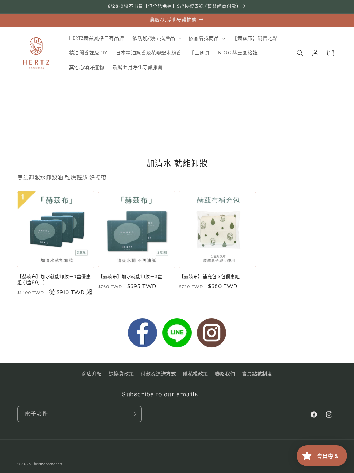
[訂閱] (133, 414)
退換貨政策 (121, 374)
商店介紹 (92, 374)
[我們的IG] (211, 334)
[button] (156, 38)
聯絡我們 (225, 374)
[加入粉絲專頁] (142, 334)
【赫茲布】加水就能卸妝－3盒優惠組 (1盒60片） (54, 279)
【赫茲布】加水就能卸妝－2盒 (130, 276)
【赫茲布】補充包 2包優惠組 (209, 276)
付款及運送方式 (158, 374)
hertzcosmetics (48, 464)
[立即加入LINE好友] (177, 334)
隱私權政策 (195, 374)
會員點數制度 (257, 374)
